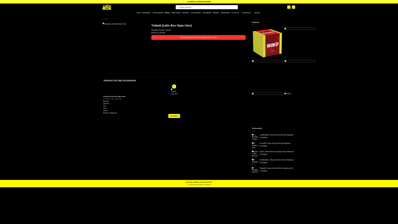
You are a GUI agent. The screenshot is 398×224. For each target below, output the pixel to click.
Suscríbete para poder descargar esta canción (198, 37)
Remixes (216, 13)
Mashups (185, 13)
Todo (138, 13)
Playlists (235, 13)
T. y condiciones (191, 184)
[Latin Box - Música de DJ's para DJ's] (113, 7)
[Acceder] (289, 7)
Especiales (246, 13)
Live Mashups (196, 13)
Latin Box (161, 33)
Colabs (257, 13)
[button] (293, 7)
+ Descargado (157, 13)
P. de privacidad (207, 184)
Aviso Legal (199, 184)
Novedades (146, 13)
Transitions (225, 13)
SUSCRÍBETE (174, 116)
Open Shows (176, 13)
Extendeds (207, 13)
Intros (167, 13)
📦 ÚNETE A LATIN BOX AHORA (199, 2)
